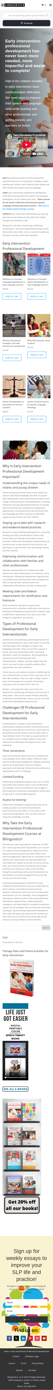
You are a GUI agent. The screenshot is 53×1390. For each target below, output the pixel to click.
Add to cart (12, 296)
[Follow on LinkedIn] (23, 1338)
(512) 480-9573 (30, 1386)
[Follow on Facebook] (9, 1338)
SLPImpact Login (32, 1356)
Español (19, 1370)
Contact (16, 1356)
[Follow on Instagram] (37, 1338)
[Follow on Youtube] (44, 1338)
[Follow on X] (16, 1338)
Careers (11, 1363)
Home (6, 1351)
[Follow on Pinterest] (30, 1338)
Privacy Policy (37, 1363)
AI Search (28, 23)
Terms (23, 1363)
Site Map (32, 1370)
